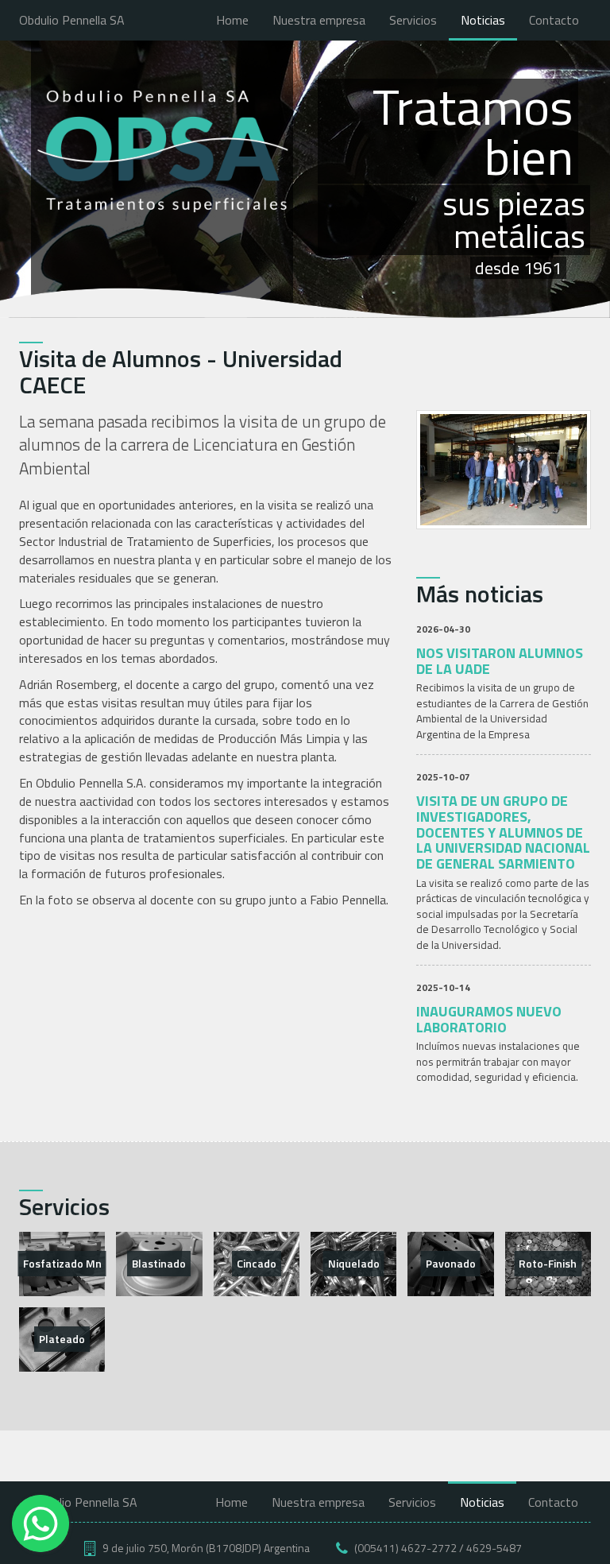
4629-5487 (494, 1547)
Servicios (413, 19)
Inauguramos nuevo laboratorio (489, 1019)
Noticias (483, 19)
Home (232, 19)
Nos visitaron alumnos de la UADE (499, 660)
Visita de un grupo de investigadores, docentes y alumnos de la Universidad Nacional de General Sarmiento (503, 832)
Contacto (554, 19)
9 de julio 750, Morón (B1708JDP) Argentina (206, 1547)
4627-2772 (429, 1547)
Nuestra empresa (318, 19)
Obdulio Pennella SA (72, 19)
